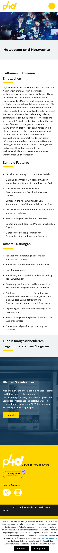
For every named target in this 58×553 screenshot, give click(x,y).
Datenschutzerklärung (48, 538)
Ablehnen (21, 548)
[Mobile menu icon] (51, 6)
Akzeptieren (40, 548)
